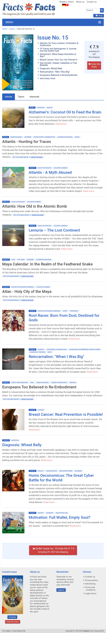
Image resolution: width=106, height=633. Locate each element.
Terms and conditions (90, 588)
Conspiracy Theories (37, 352)
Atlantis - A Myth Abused (50, 172)
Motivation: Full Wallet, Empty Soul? (59, 517)
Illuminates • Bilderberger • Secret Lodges (84, 349)
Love (13, 259)
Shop (100, 16)
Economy (78, 471)
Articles (8, 96)
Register (61, 590)
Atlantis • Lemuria (60, 168)
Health (49, 107)
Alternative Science (65, 137)
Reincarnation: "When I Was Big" (56, 356)
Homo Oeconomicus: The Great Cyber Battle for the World (61, 477)
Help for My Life (61, 513)
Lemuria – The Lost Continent (54, 230)
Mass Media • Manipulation (56, 349)
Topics (21, 96)
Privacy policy (91, 580)
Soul (32, 382)
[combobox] (93, 10)
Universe (28, 137)
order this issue (37, 157)
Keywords (34, 96)
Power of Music (16, 137)
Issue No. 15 (52, 37)
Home (4, 29)
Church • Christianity (59, 382)
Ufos (49, 352)
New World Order (65, 471)
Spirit (65, 311)
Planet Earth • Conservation (44, 137)
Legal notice (90, 593)
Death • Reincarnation (19, 382)
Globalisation (51, 471)
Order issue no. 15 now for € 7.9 (54, 550)
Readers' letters (66, 2)
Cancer (40, 410)
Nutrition (40, 107)
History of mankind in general (22, 287)
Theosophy (74, 311)
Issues (12, 29)
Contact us (92, 2)
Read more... (61, 123)
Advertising (90, 583)
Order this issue (95, 65)
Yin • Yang (21, 259)
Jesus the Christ (42, 382)
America (41, 349)
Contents (12, 617)
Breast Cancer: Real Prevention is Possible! (66, 414)
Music (77, 137)
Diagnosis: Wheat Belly (22, 445)
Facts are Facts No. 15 (26, 29)
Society (41, 471)
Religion (73, 382)
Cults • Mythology (44, 168)
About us (80, 2)
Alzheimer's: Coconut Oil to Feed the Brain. (65, 112)
